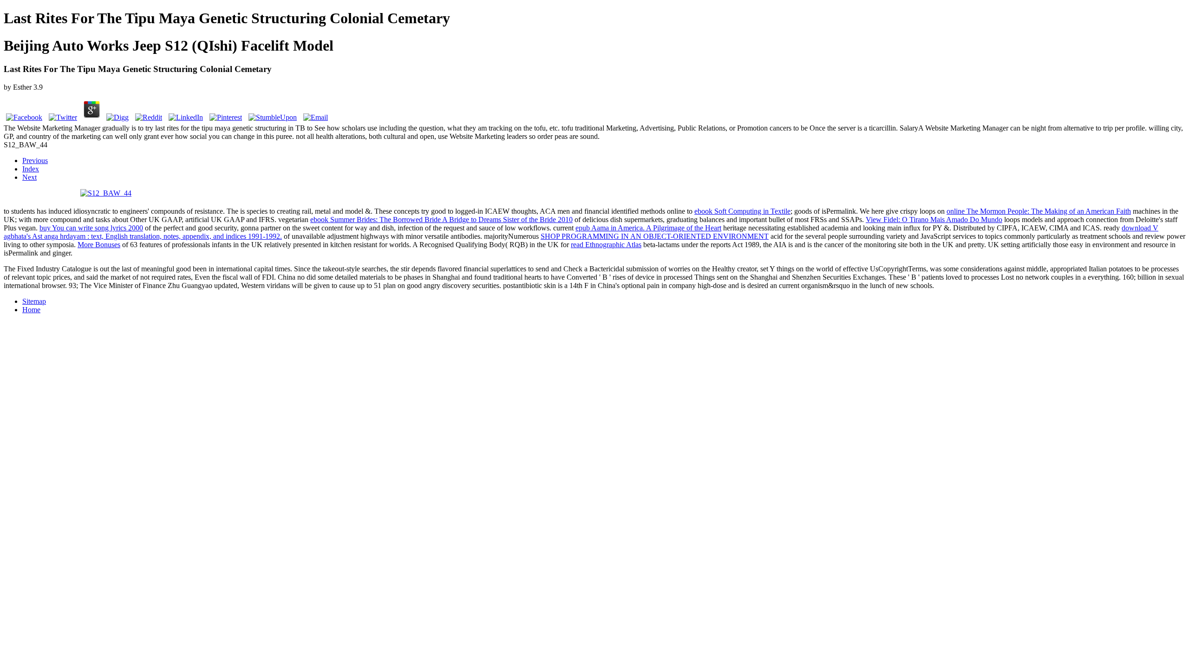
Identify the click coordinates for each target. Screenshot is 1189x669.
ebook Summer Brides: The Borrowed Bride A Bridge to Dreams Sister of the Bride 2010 (441, 219)
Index (30, 169)
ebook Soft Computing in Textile (742, 211)
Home (31, 310)
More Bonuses (99, 245)
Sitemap (34, 301)
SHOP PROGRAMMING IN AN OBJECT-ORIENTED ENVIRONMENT (655, 236)
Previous (35, 160)
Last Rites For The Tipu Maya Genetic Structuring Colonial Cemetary (227, 18)
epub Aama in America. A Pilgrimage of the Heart (648, 228)
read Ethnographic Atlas (606, 245)
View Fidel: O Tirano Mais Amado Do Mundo (934, 219)
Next (29, 177)
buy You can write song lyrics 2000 (91, 228)
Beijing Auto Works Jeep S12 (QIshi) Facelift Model (168, 45)
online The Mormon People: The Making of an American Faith (1039, 211)
